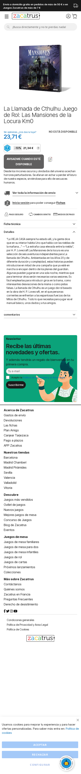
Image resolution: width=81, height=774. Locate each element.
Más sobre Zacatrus (19, 579)
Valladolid (10, 483)
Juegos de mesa (16, 537)
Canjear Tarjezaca (16, 435)
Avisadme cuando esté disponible (24, 161)
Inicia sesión (21, 202)
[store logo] (25, 16)
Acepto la (38, 377)
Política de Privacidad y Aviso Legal (27, 624)
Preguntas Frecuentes (18, 599)
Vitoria (8, 488)
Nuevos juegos (14, 510)
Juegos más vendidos (18, 499)
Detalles (9, 231)
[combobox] (40, 27)
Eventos (9, 530)
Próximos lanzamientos (19, 567)
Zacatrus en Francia (17, 594)
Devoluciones (13, 420)
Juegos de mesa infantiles (21, 552)
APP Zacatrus (13, 445)
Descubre (11, 495)
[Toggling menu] (6, 16)
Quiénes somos (14, 589)
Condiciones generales (20, 620)
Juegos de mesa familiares (21, 542)
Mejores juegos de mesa (20, 515)
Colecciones (12, 572)
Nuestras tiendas (16, 452)
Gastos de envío (15, 415)
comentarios (12, 314)
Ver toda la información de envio (34, 192)
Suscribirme (16, 385)
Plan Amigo (11, 430)
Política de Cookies (18, 629)
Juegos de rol (13, 557)
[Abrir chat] (67, 763)
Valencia (9, 477)
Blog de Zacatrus (15, 525)
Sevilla (8, 472)
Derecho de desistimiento (21, 604)
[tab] (40, 231)
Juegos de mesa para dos (21, 547)
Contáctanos (12, 584)
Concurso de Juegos (18, 520)
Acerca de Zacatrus (19, 410)
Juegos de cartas (15, 562)
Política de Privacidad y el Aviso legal (44, 377)
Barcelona (11, 457)
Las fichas (10, 425)
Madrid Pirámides (15, 467)
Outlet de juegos (14, 505)
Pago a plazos (13, 440)
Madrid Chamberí (15, 462)
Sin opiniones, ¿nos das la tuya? (20, 132)
